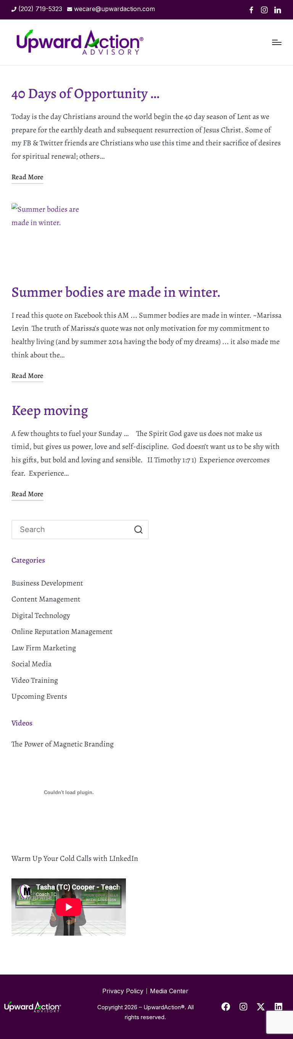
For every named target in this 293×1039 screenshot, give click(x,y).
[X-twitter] (261, 1007)
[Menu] (277, 42)
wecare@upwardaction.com (114, 9)
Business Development (47, 583)
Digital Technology (40, 615)
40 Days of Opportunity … (85, 93)
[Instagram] (264, 9)
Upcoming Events (39, 696)
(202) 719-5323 (40, 9)
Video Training (34, 680)
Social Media (31, 664)
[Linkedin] (278, 9)
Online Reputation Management (62, 631)
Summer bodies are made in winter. (116, 292)
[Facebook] (251, 9)
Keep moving (49, 410)
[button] (138, 529)
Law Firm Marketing (43, 648)
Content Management (45, 599)
